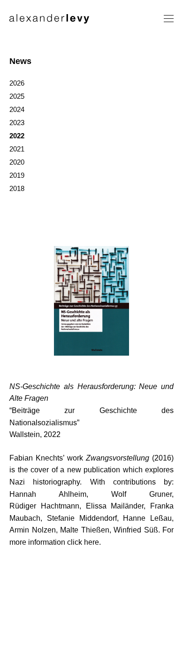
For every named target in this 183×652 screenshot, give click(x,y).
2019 (16, 175)
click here (83, 542)
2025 (16, 96)
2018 (16, 188)
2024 (16, 109)
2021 (16, 149)
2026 (16, 83)
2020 (16, 162)
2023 (16, 123)
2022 (16, 136)
